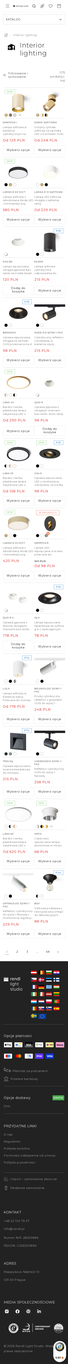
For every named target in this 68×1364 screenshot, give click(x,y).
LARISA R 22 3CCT (14, 542)
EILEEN (38, 261)
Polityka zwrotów (17, 1148)
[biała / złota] (46, 826)
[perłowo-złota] (10, 184)
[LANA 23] (18, 453)
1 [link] (7, 952)
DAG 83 (7, 261)
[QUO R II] (18, 598)
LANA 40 (8, 402)
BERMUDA (9, 332)
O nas (8, 1134)
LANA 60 (8, 833)
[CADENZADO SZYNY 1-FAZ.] (49, 741)
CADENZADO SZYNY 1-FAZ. (48, 763)
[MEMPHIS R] (49, 523)
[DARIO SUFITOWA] (49, 103)
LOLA (6, 688)
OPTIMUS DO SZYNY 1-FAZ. (16, 905)
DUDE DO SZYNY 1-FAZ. (48, 332)
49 (47, 951)
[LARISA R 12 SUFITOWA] (49, 172)
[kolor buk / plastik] (6, 395)
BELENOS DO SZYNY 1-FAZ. (48, 690)
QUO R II (8, 617)
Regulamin (12, 1141)
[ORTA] (49, 814)
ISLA (37, 617)
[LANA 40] (18, 383)
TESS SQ (8, 761)
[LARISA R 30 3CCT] (18, 172)
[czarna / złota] (42, 826)
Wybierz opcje (18, 150)
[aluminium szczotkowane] (14, 115)
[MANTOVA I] (18, 103)
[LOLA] (18, 669)
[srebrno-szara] (10, 754)
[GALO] (49, 453)
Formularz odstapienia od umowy (30, 1155)
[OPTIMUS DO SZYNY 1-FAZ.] (18, 884)
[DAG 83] (18, 242)
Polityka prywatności (19, 1162)
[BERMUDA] (18, 313)
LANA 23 (8, 473)
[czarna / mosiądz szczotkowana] (46, 115)
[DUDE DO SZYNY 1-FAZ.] (49, 313)
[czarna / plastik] (14, 395)
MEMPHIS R (41, 542)
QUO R (38, 402)
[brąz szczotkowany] (10, 115)
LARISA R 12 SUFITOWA (48, 192)
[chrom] (14, 681)
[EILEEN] (49, 242)
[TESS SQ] (18, 741)
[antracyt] (6, 754)
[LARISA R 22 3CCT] (18, 523)
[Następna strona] (58, 952)
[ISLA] (49, 598)
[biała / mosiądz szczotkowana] (42, 115)
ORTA (38, 833)
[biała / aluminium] (37, 826)
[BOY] (49, 884)
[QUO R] (49, 383)
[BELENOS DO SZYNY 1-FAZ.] (49, 669)
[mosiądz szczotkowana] (6, 115)
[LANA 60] (18, 814)
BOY (37, 903)
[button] (7, 6)
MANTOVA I (10, 122)
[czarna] (6, 184)
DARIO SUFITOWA (45, 122)
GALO (38, 473)
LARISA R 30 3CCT (14, 192)
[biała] (14, 184)
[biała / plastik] (10, 395)
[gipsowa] (6, 254)
